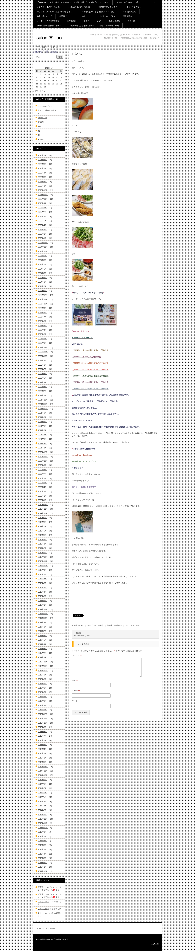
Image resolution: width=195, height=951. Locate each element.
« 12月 (36, 91)
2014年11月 (43, 771)
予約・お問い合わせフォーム (49, 25)
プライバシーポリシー (45, 928)
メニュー (151, 2)
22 (37, 83)
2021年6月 (42, 426)
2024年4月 (42, 278)
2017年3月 (42, 649)
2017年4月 (42, 644)
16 (41, 80)
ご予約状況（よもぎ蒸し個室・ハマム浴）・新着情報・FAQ (94, 25)
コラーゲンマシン (133, 7)
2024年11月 (43, 247)
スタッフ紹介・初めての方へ (128, 2)
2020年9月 (42, 465)
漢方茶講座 (71, 21)
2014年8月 (42, 784)
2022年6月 (42, 374)
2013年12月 (43, 819)
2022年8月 (42, 365)
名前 (75, 680)
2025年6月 (42, 216)
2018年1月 (42, 605)
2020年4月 (42, 487)
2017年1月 (42, 657)
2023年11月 (43, 299)
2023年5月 (42, 325)
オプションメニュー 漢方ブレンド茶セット (55, 12)
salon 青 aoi (44, 42)
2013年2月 (42, 863)
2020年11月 (43, 456)
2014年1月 (42, 814)
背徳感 (41, 122)
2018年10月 (43, 566)
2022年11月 (43, 352)
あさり (41, 126)
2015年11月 (43, 718)
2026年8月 (42, 155)
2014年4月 (42, 801)
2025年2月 (42, 234)
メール (76, 690)
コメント (77, 655)
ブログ (86, 21)
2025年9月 (42, 203)
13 (57, 77)
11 (49, 77)
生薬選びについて (66, 16)
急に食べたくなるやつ (84, 635)
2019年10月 (43, 513)
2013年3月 (42, 858)
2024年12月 (43, 243)
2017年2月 (42, 653)
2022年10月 (43, 356)
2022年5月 (42, 378)
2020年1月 (42, 500)
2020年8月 (42, 470)
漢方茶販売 (127, 16)
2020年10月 (43, 461)
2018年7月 (42, 579)
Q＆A (99, 21)
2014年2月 (42, 810)
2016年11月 (43, 666)
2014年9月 (42, 780)
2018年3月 (42, 596)
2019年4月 (42, 539)
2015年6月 (42, 740)
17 (45, 80)
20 (57, 80)
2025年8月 (42, 208)
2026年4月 (42, 173)
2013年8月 (42, 836)
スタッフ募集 (114, 21)
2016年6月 (42, 688)
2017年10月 (43, 618)
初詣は (78, 633)
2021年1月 (42, 448)
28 (61, 83)
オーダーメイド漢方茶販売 (48, 21)
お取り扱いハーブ (44, 16)
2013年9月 (42, 832)
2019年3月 (42, 544)
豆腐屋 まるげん (45, 887)
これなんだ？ (43, 901)
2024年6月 (42, 269)
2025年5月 (42, 221)
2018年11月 (43, 561)
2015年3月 (42, 753)
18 (49, 80)
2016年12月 (43, 662)
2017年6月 (42, 636)
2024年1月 (42, 291)
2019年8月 (42, 522)
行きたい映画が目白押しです (49, 111)
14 (61, 77)
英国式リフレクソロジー (108, 7)
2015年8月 (42, 732)
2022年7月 (42, 369)
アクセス (131, 21)
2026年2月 (42, 181)
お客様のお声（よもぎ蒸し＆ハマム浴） (98, 12)
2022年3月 (42, 387)
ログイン (155, 944)
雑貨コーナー (87, 16)
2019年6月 (42, 531)
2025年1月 (42, 238)
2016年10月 (43, 670)
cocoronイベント (45, 106)
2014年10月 (43, 775)
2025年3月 (42, 229)
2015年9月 (42, 727)
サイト (75, 701)
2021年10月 (43, 409)
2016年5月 (42, 692)
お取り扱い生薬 (129, 12)
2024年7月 (42, 264)
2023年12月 (43, 295)
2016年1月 (42, 710)
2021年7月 (42, 422)
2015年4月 (42, 749)
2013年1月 (42, 867)
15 (37, 80)
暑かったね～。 (44, 913)
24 (45, 83)
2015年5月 (42, 745)
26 (53, 83)
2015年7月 (42, 736)
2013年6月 (42, 845)
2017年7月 (42, 631)
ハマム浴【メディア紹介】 (80, 7)
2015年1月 (42, 762)
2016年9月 (42, 675)
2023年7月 (42, 317)
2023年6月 (42, 321)
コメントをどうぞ (132, 625)
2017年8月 (42, 627)
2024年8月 (42, 260)
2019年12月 (43, 505)
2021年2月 (42, 443)
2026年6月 (42, 164)
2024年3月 (42, 282)
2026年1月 (42, 186)
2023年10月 (43, 304)
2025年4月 (42, 225)
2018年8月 (42, 574)
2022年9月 (42, 360)
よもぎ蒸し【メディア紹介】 (49, 7)
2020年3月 (42, 491)
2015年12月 (43, 714)
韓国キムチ (42, 118)
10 (45, 77)
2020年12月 (43, 452)
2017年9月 (42, 622)
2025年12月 (43, 190)
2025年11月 (43, 195)
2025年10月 (43, 199)
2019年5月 (42, 535)
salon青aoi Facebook (82, 455)
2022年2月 (42, 391)
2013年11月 (43, 823)
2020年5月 (42, 483)
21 (61, 80)
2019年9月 (42, 518)
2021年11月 (43, 404)
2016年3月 (42, 701)
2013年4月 (42, 854)
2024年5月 (42, 273)
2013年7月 (42, 841)
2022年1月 (42, 395)
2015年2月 (42, 758)
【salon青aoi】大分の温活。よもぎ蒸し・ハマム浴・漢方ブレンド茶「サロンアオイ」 (73, 2)
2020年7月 (42, 474)
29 (37, 86)
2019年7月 (42, 526)
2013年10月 (43, 828)
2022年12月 (43, 347)
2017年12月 (43, 609)
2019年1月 (42, 553)
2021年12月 (43, 400)
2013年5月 (42, 849)
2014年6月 (42, 793)
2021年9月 (42, 413)
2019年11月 (43, 509)
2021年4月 (42, 435)
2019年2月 (42, 548)
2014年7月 (42, 788)
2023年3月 (42, 334)
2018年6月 (42, 583)
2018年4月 (42, 592)
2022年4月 (42, 382)
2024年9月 (42, 256)
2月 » (42, 91)
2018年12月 (43, 557)
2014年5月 (42, 797)
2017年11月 (43, 614)
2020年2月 (42, 496)
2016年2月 (42, 705)
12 (53, 77)
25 (49, 83)
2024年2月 (42, 286)
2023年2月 (42, 339)
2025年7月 (42, 212)
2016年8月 (42, 679)
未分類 (100, 625)
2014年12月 (43, 766)
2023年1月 (42, 343)
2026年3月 (42, 177)
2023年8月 (42, 312)
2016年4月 (42, 697)
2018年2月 (42, 601)
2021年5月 (42, 430)
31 (45, 86)
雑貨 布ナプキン (107, 16)
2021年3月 (42, 439)
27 (57, 83)
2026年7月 (42, 160)
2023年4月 (42, 330)
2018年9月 (42, 570)
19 (53, 80)
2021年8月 (42, 417)
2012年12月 (43, 871)
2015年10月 (43, 723)
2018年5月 (42, 587)
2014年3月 (42, 806)
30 (41, 86)
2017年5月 (42, 640)
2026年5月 (42, 168)
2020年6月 (42, 478)
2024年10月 (43, 251)
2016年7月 (42, 683)
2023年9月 (42, 308)
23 (41, 83)
